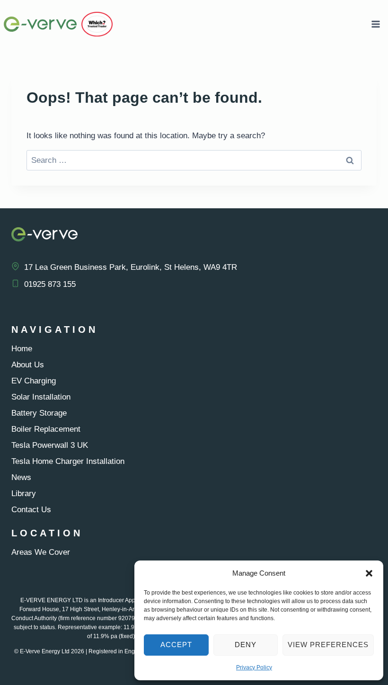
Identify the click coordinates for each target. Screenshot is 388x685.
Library (23, 493)
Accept (176, 645)
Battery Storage (39, 413)
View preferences (328, 645)
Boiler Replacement (45, 429)
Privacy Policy (254, 667)
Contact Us (31, 509)
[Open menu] (375, 24)
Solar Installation (41, 396)
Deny (245, 645)
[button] (369, 573)
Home (21, 348)
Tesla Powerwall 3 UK (49, 445)
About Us (27, 364)
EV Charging (33, 380)
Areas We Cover (40, 552)
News (21, 477)
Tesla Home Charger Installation (67, 461)
